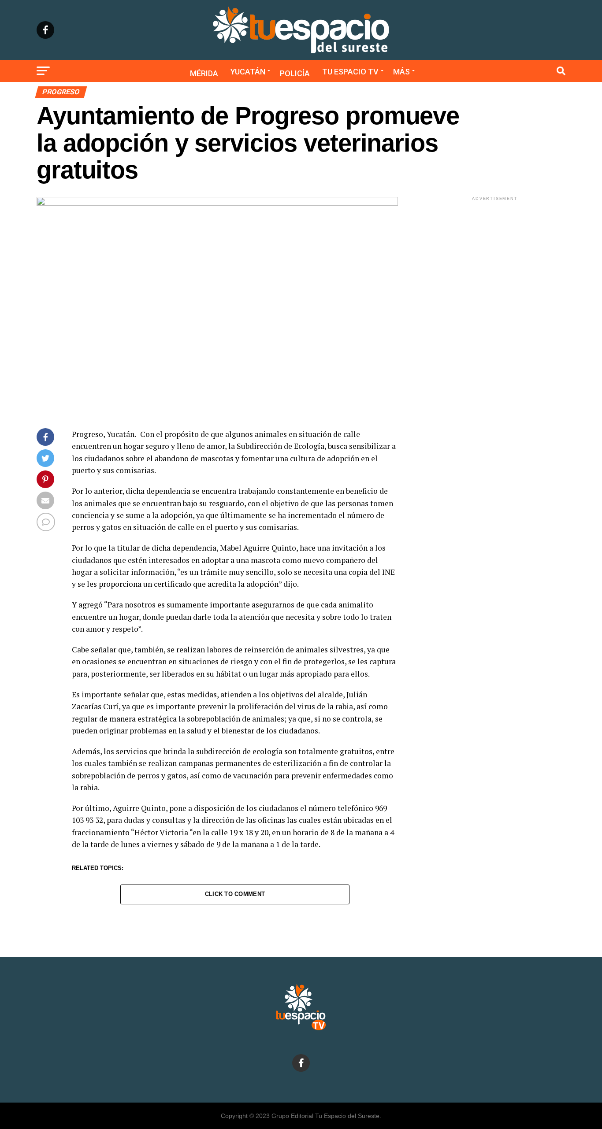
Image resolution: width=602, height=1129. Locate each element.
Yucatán (247, 71)
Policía (295, 73)
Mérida (204, 73)
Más (401, 71)
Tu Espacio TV (350, 71)
